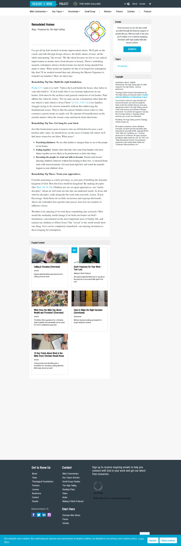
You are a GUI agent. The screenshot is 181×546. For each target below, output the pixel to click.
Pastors (119, 11)
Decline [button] (153, 540)
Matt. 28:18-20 (43, 187)
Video (64, 493)
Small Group (90, 11)
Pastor (65, 519)
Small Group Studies (71, 481)
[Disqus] (69, 417)
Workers (107, 11)
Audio (64, 497)
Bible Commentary (38, 11)
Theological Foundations (42, 481)
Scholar (65, 523)
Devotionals (73, 11)
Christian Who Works (71, 515)
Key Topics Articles (71, 477)
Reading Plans (68, 489)
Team (34, 477)
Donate (142, 4)
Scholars (131, 11)
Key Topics (57, 11)
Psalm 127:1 (38, 87)
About (134, 4)
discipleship (122, 66)
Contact (35, 497)
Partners (36, 485)
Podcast (147, 11)
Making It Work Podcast (73, 501)
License (35, 489)
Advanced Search (38, 509)
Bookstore (36, 493)
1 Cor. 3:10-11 (80, 102)
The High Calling (69, 485)
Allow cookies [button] (168, 540)
